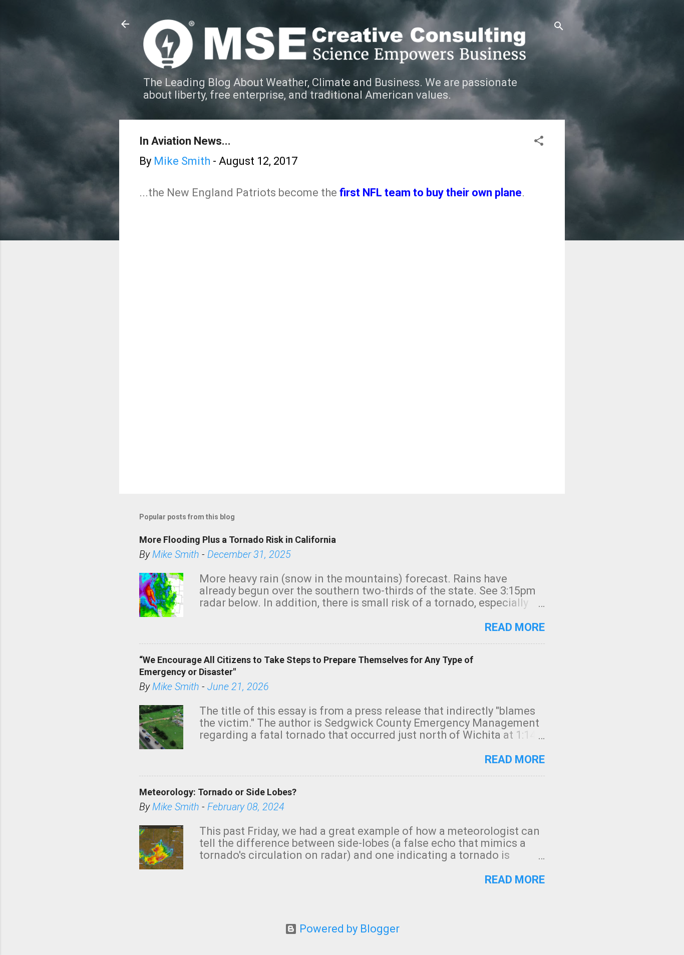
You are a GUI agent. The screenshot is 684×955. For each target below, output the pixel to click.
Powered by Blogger (348, 928)
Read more (515, 627)
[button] (539, 142)
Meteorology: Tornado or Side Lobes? (217, 792)
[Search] (559, 27)
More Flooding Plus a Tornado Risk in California (237, 539)
